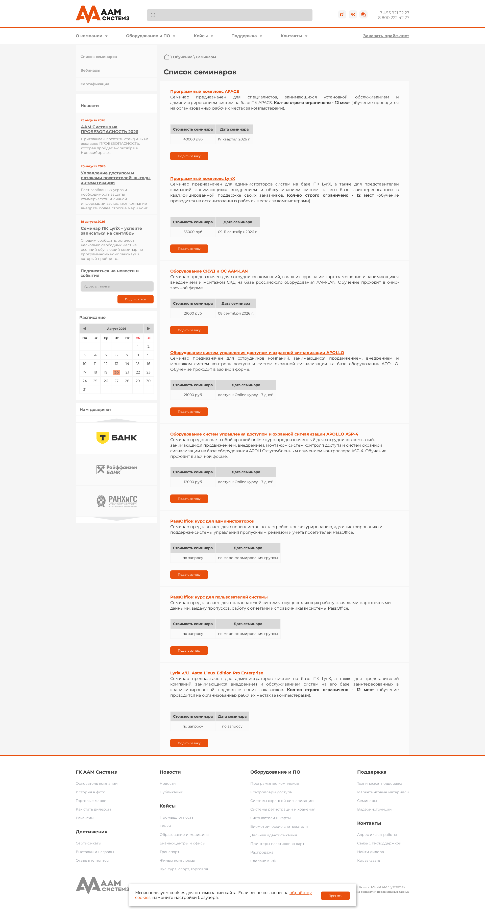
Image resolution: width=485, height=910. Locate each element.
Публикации (171, 792)
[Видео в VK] (353, 14)
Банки (165, 826)
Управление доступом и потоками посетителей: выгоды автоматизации (116, 178)
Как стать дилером (93, 809)
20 (116, 372)
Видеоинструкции (374, 809)
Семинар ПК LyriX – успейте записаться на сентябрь (111, 231)
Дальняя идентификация (273, 835)
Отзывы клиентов (92, 860)
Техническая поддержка (379, 783)
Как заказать (368, 860)
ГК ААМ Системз (96, 772)
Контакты (291, 35)
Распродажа (261, 852)
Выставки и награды (95, 852)
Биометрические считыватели (279, 826)
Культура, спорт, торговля (184, 869)
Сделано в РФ (263, 861)
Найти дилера (370, 852)
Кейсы (201, 35)
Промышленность (176, 817)
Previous (116, 420)
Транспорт (169, 852)
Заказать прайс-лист (386, 35)
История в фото (90, 792)
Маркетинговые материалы (383, 792)
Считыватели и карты (270, 818)
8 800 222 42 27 (393, 17)
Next (116, 519)
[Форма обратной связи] (363, 14)
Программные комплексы (274, 783)
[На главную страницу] (167, 57)
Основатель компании (97, 783)
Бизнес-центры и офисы (182, 843)
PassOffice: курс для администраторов (212, 521)
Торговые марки (91, 800)
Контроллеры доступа (271, 792)
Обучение (182, 57)
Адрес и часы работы (377, 834)
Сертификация (95, 84)
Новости (170, 772)
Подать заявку (189, 156)
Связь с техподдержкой (379, 843)
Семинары (367, 800)
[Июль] (84, 328)
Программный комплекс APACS (204, 91)
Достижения (91, 832)
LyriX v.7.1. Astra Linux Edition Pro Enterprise (216, 673)
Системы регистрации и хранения (282, 809)
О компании (89, 35)
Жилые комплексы (177, 860)
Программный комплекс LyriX (202, 178)
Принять (335, 896)
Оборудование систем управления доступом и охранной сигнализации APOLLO (257, 352)
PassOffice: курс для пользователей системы (219, 597)
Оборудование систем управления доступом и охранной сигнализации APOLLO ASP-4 (264, 434)
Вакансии (85, 818)
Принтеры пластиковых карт (277, 843)
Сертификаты (88, 843)
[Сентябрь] (148, 328)
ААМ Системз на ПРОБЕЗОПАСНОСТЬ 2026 (109, 129)
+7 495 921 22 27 (393, 12)
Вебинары (90, 70)
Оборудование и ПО (148, 35)
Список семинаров (99, 56)
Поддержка (244, 35)
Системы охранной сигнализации (282, 800)
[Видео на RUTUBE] (342, 14)
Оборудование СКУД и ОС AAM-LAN (209, 271)
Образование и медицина (184, 834)
